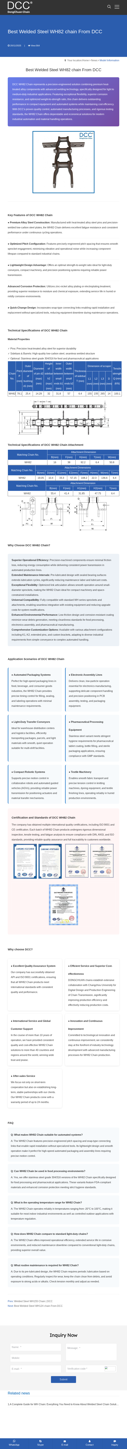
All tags (65, 1437)
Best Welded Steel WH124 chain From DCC (38, 1306)
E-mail (64, 1444)
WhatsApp (14, 1444)
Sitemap (53, 1437)
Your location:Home (78, 60)
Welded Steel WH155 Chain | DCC (33, 1301)
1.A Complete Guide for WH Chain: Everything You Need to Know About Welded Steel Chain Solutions (63, 1404)
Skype (40, 1444)
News (94, 60)
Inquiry (114, 1444)
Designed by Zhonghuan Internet (93, 1437)
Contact (90, 1444)
